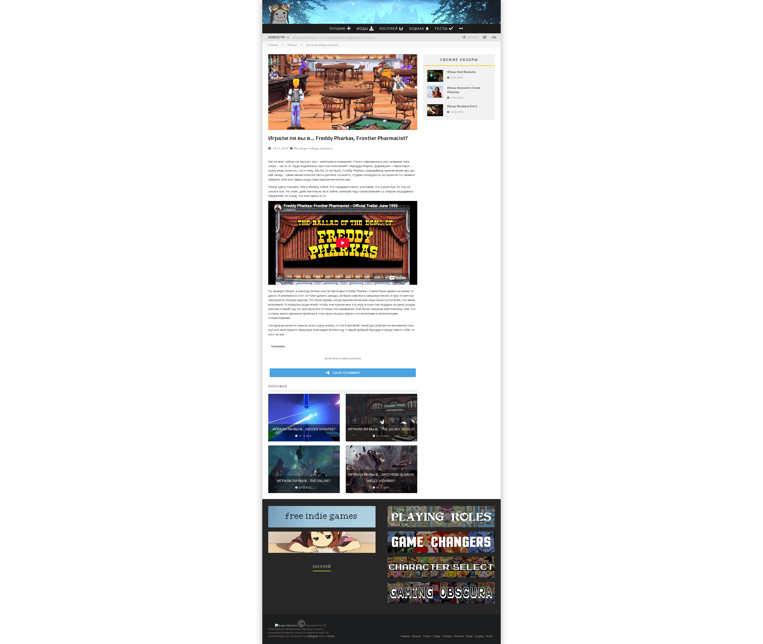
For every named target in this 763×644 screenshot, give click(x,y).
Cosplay (479, 636)
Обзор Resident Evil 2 (462, 106)
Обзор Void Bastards (461, 71)
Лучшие (338, 28)
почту (331, 636)
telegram (313, 636)
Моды (363, 28)
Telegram (472, 37)
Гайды (436, 636)
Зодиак (417, 28)
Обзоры (447, 636)
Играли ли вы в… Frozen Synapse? (304, 429)
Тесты (442, 28)
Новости (276, 37)
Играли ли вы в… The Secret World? (381, 429)
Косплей (389, 28)
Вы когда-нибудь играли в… (314, 148)
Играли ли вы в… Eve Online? (304, 480)
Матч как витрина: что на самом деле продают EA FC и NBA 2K (334, 37)
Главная (273, 45)
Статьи (427, 636)
